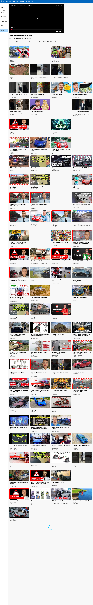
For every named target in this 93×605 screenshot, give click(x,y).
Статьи (13, 1)
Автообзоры (3, 16)
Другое (2, 30)
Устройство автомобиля (3, 13)
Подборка (3, 5)
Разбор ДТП (3, 10)
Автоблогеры (3, 27)
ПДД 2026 (5, 1)
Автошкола (3, 7)
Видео (10, 1)
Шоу (2, 25)
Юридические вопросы (4, 22)
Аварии (2, 19)
